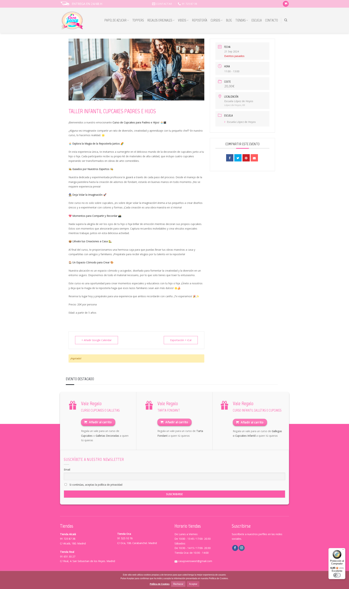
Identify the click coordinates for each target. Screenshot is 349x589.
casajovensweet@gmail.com (194, 561)
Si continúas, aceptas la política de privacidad (95, 484)
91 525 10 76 (125, 538)
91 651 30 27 (67, 556)
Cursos (215, 20)
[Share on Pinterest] (246, 157)
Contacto (271, 20)
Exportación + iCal (180, 340)
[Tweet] (238, 157)
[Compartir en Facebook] (229, 157)
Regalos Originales (159, 20)
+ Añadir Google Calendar (96, 340)
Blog (229, 20)
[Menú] (343, 550)
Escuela (256, 20)
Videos (182, 20)
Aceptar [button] (193, 584)
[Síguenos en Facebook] (235, 548)
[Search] (286, 20)
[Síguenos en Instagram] (242, 548)
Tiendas (240, 20)
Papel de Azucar (115, 20)
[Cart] (286, 4)
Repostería (199, 20)
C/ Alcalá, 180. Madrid (73, 543)
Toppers (138, 20)
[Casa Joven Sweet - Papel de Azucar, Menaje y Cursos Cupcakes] (72, 20)
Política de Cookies (160, 584)
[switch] (337, 575)
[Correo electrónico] (254, 157)
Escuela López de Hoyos (241, 122)
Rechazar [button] (178, 584)
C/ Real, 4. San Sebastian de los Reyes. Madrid (87, 561)
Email (67, 469)
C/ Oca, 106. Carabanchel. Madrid (137, 543)
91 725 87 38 (67, 538)
